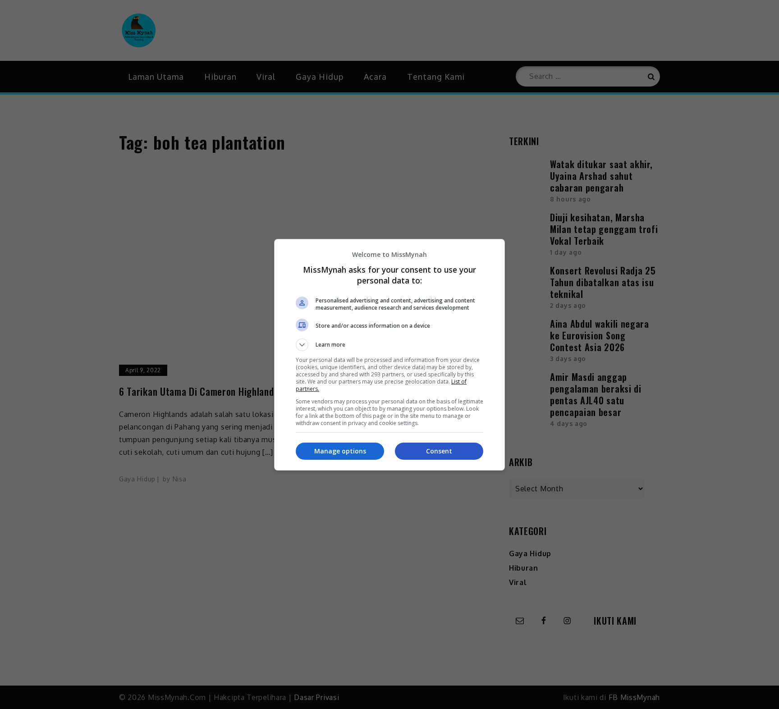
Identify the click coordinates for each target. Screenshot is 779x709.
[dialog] (389, 355)
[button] (389, 344)
